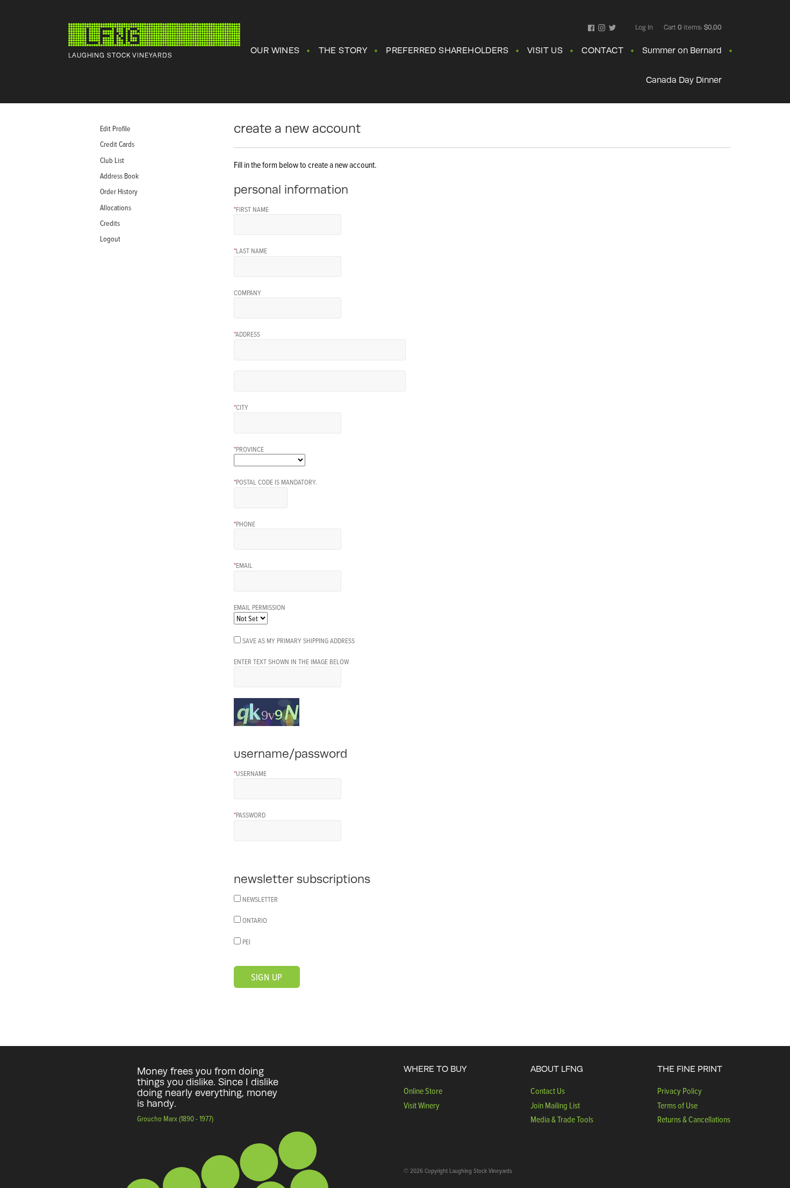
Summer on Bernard (682, 50)
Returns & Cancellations (693, 1119)
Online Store (423, 1091)
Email (243, 565)
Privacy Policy (679, 1091)
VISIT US (545, 50)
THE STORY (343, 50)
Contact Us (547, 1091)
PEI (246, 942)
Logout (110, 238)
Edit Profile (115, 128)
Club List (112, 160)
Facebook (591, 28)
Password (249, 815)
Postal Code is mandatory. (275, 482)
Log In (644, 27)
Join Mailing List (555, 1105)
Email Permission (259, 607)
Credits (110, 223)
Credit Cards (117, 144)
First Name (251, 209)
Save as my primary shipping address (298, 640)
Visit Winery (422, 1105)
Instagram (601, 28)
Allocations (115, 207)
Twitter (612, 28)
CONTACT (602, 50)
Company (247, 292)
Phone (244, 524)
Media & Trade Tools (561, 1119)
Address (247, 334)
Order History (119, 191)
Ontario (254, 920)
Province (249, 449)
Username (250, 773)
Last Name (250, 250)
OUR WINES (275, 50)
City (241, 407)
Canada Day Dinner (684, 80)
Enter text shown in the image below (291, 661)
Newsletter (260, 899)
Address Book (119, 175)
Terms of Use (677, 1105)
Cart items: (693, 27)
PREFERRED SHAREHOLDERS (447, 50)
